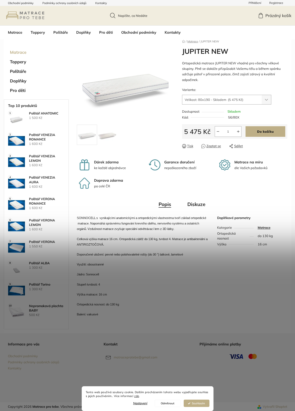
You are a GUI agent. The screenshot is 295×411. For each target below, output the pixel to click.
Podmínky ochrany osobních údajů (64, 3)
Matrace (18, 52)
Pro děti (18, 90)
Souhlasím (198, 403)
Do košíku (265, 131)
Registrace (276, 3)
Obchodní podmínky (20, 3)
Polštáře (18, 71)
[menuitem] (15, 32)
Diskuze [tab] (196, 204)
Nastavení (140, 403)
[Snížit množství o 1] (218, 131)
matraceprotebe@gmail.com (135, 357)
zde (136, 396)
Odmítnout (167, 403)
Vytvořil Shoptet (275, 407)
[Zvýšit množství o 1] (238, 131)
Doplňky (18, 80)
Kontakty (101, 3)
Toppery (18, 61)
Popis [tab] (165, 204)
